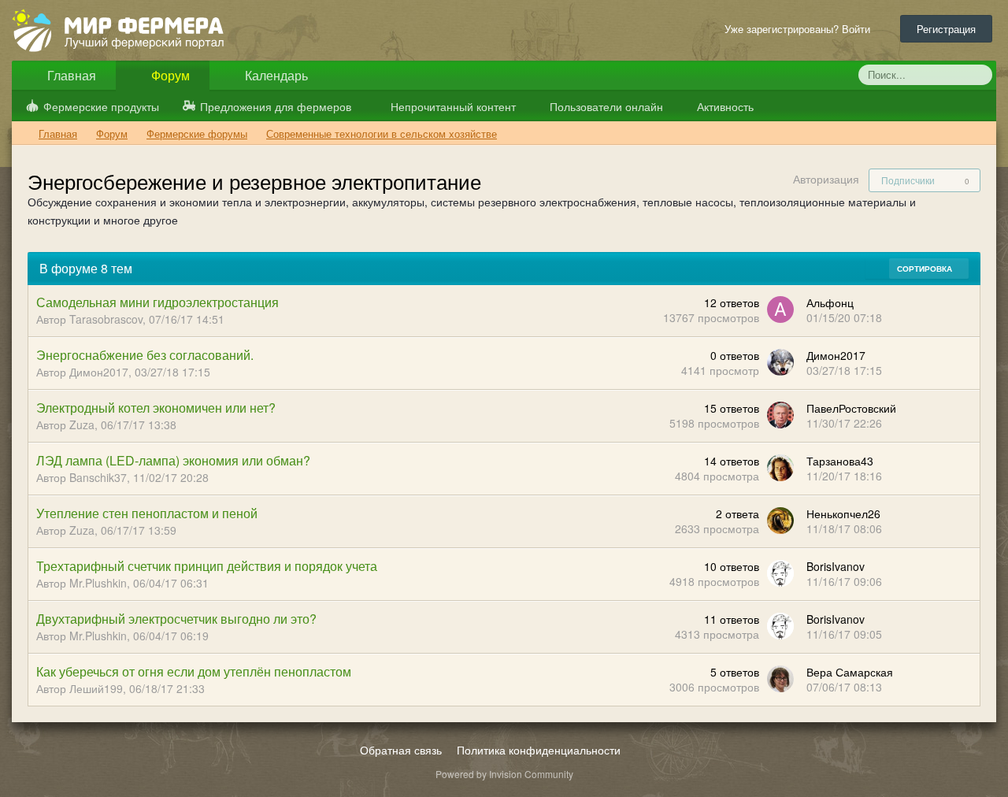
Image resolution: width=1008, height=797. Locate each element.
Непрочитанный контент (453, 106)
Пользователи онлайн (605, 106)
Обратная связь (401, 750)
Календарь (275, 75)
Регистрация (946, 28)
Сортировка (925, 268)
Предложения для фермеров (275, 106)
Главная (70, 75)
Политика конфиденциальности (539, 750)
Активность (724, 106)
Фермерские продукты (101, 106)
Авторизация (826, 179)
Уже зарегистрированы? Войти (800, 28)
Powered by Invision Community (504, 773)
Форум (169, 75)
